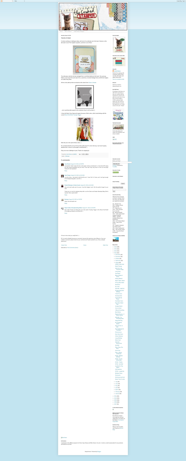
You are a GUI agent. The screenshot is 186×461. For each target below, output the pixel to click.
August (117, 262)
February (117, 391)
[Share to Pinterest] (87, 154)
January (117, 393)
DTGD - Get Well (119, 364)
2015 (115, 246)
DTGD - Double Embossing (118, 359)
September (118, 260)
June (116, 383)
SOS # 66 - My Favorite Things (119, 269)
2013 (115, 250)
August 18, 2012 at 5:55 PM (77, 164)
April (116, 387)
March (117, 389)
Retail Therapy (118, 266)
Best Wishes (118, 312)
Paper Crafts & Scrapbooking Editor (73, 207)
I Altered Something (119, 310)
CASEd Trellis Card (119, 264)
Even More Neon (119, 334)
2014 (115, 248)
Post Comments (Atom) (72, 247)
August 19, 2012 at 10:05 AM (77, 175)
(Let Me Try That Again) (119, 366)
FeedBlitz (115, 166)
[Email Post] (80, 154)
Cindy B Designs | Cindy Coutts (72, 185)
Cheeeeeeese (118, 332)
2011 (115, 396)
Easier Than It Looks (120, 379)
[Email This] (82, 154)
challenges (67, 156)
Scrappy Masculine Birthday (119, 291)
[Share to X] (85, 154)
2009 (115, 400)
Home (61, 31)
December (118, 254)
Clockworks (117, 375)
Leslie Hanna (117, 71)
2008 (115, 402)
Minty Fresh (118, 340)
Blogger (99, 451)
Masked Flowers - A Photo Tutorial (119, 315)
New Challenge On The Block (119, 329)
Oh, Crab (117, 286)
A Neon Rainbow (119, 336)
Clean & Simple (92, 82)
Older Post (105, 245)
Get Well (117, 345)
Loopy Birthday (118, 338)
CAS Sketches (118, 369)
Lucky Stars (118, 271)
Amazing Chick (118, 295)
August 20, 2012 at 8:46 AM (87, 185)
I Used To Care (118, 293)
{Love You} (117, 350)
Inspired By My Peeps (118, 298)
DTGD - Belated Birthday (118, 356)
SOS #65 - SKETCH (119, 288)
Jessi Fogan (68, 175)
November (118, 256)
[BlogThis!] (83, 154)
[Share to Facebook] (86, 154)
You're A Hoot (118, 308)
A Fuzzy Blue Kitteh (119, 282)
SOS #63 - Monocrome (118, 342)
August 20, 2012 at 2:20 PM (75, 199)
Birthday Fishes (118, 373)
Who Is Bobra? (68, 31)
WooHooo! (117, 284)
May (116, 385)
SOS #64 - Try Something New (119, 318)
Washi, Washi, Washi (120, 280)
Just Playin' (117, 273)
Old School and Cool (120, 377)
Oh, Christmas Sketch (118, 323)
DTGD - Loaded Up (119, 371)
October (117, 258)
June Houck (67, 164)
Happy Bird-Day (118, 320)
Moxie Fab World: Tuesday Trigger (73, 115)
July (116, 381)
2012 (115, 252)
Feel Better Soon (119, 301)
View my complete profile (118, 79)
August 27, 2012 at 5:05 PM (89, 207)
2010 (115, 398)
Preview (114, 165)
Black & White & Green (118, 276)
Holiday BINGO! (118, 278)
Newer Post (64, 245)
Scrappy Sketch (118, 306)
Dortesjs (67, 199)
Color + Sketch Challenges (118, 353)
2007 (115, 404)
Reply (66, 170)
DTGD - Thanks (118, 362)
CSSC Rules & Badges (79, 31)
